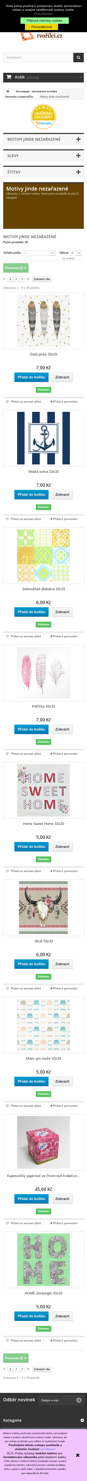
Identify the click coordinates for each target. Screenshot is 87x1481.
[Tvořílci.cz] (43, 34)
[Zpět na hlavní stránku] (8, 91)
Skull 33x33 (43, 941)
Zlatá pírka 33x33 (43, 354)
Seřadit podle (12, 252)
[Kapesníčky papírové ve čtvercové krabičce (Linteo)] (43, 1142)
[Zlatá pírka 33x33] (43, 320)
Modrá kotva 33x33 (44, 472)
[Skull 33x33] (43, 907)
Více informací (43, 13)
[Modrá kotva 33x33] (43, 438)
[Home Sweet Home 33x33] (43, 790)
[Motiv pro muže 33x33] (43, 1025)
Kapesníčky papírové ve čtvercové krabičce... (43, 1176)
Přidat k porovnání (65, 401)
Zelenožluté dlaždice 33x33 (43, 589)
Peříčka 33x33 (43, 706)
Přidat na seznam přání (25, 401)
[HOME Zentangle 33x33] (43, 1259)
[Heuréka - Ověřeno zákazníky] (43, 116)
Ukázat (64, 252)
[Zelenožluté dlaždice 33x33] (43, 555)
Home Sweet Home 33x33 (43, 824)
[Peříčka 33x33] (43, 673)
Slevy (12, 155)
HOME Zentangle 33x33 (43, 1293)
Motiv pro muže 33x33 (43, 1059)
